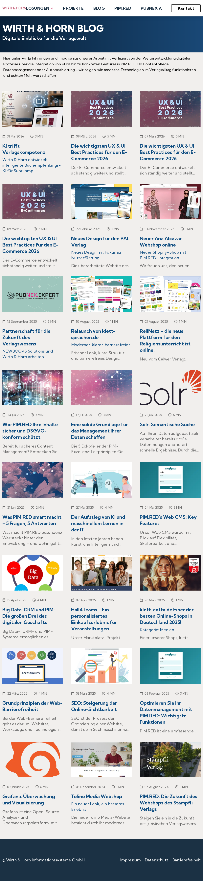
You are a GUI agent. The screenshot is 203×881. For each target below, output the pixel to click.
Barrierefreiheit (186, 859)
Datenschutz (156, 859)
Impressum (130, 859)
